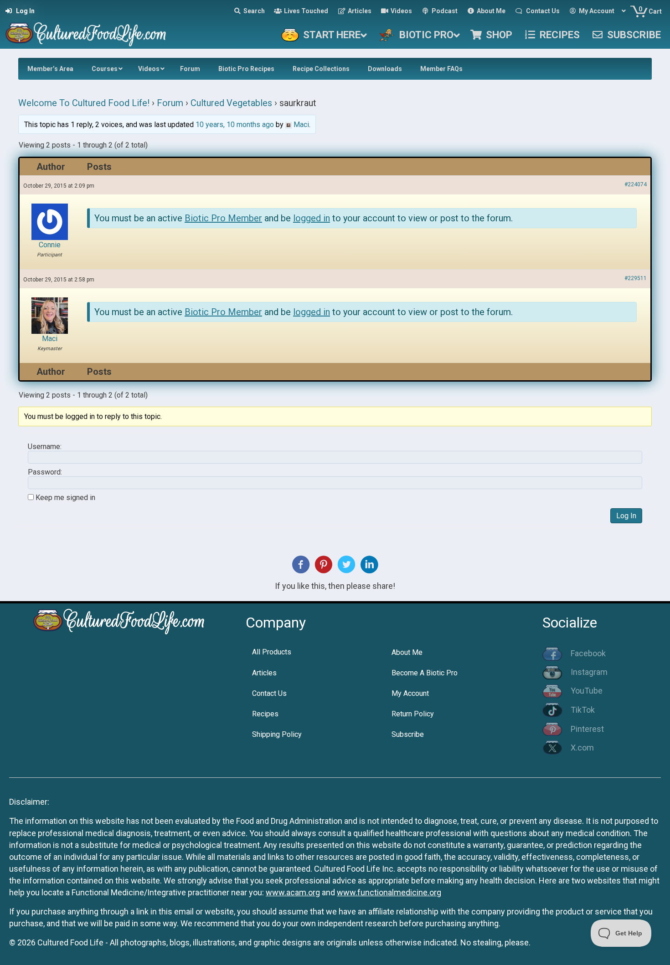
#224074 (635, 184)
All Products (271, 652)
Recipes (265, 714)
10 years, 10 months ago (235, 124)
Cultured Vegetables (231, 102)
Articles (264, 673)
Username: (45, 447)
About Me (407, 652)
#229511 (635, 278)
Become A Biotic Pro (425, 673)
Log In (626, 515)
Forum (170, 102)
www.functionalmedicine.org (389, 892)
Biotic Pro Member (223, 218)
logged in (311, 218)
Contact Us (269, 693)
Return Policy (413, 714)
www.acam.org (293, 892)
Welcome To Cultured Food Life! (83, 102)
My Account (410, 693)
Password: (45, 472)
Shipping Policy (277, 734)
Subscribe (408, 734)
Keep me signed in (65, 498)
